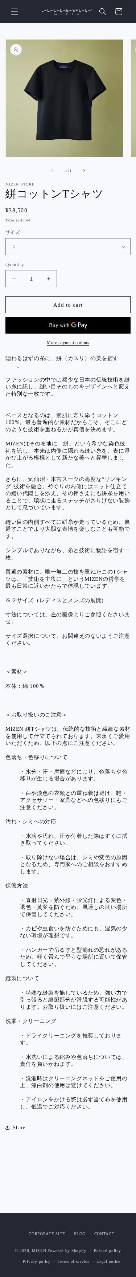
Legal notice (108, 1261)
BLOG (80, 1234)
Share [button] (19, 1127)
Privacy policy (37, 1261)
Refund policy (107, 1250)
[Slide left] (52, 171)
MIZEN (39, 1250)
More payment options (68, 342)
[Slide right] (84, 171)
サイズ (12, 232)
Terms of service (73, 1261)
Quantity (14, 264)
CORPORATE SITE (47, 1234)
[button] (14, 12)
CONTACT (104, 1234)
